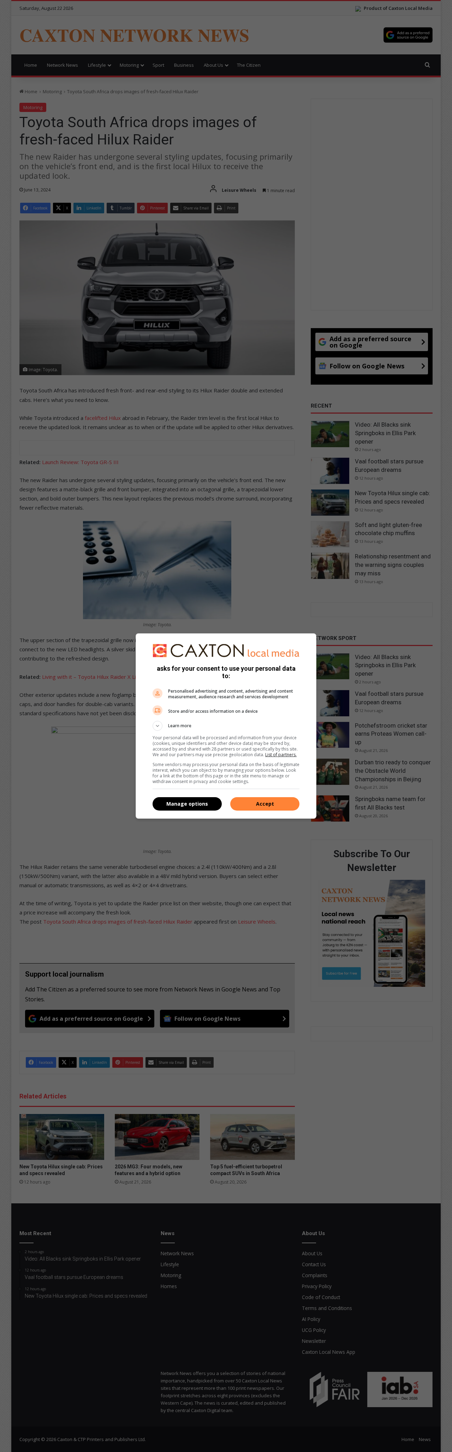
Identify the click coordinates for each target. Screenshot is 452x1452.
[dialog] (226, 726)
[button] (226, 726)
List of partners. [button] (281, 755)
